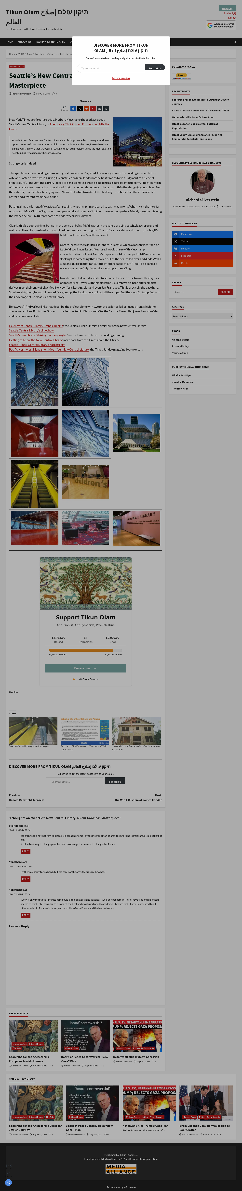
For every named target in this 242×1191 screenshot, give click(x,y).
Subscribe (155, 68)
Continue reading (121, 77)
